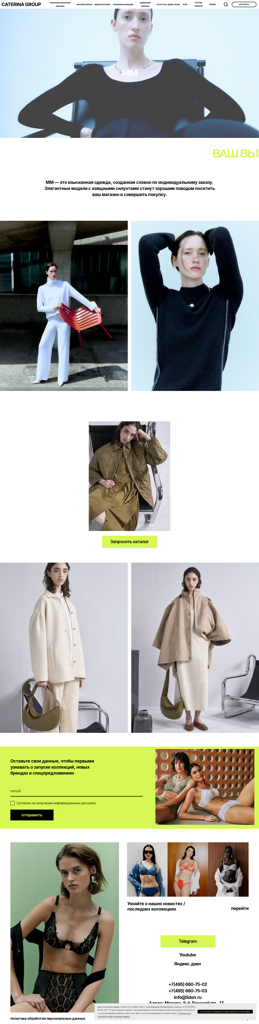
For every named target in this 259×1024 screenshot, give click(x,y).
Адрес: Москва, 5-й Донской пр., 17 (186, 1003)
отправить (32, 815)
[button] (129, 542)
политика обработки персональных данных (47, 1018)
